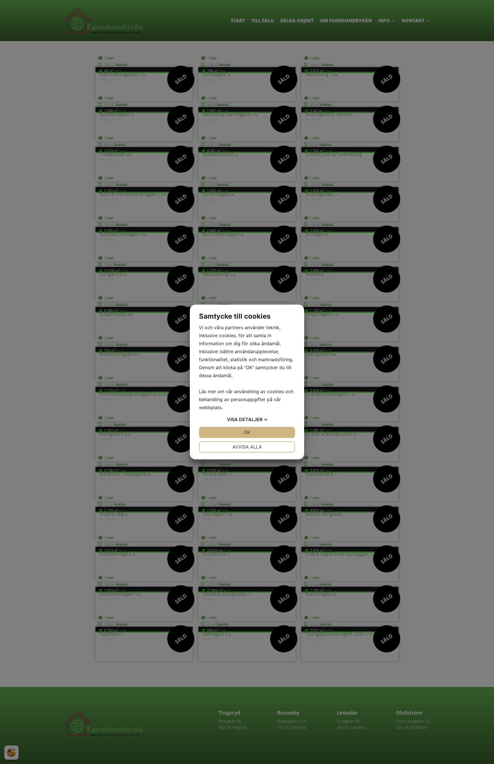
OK (247, 432)
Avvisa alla (247, 447)
